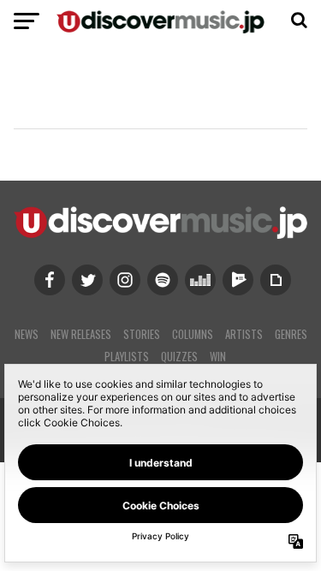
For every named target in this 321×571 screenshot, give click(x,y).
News (27, 334)
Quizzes (179, 356)
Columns (192, 334)
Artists (244, 334)
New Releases (81, 334)
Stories (141, 334)
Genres (291, 334)
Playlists (126, 356)
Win (218, 356)
